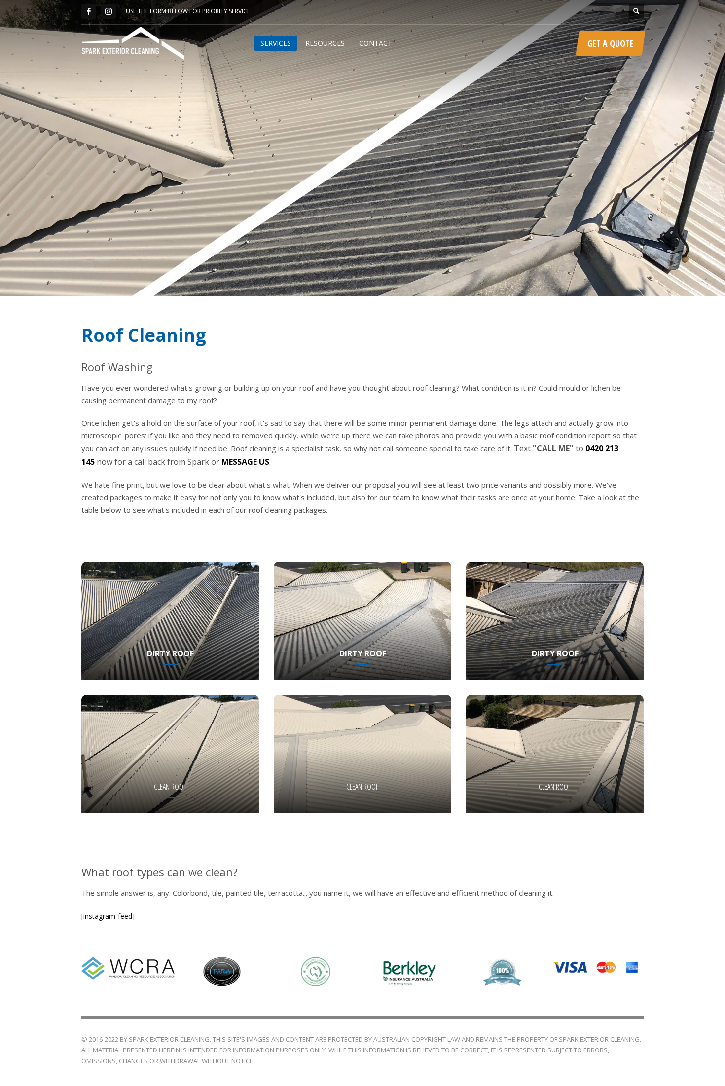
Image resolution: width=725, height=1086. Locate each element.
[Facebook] (88, 11)
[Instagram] (108, 11)
